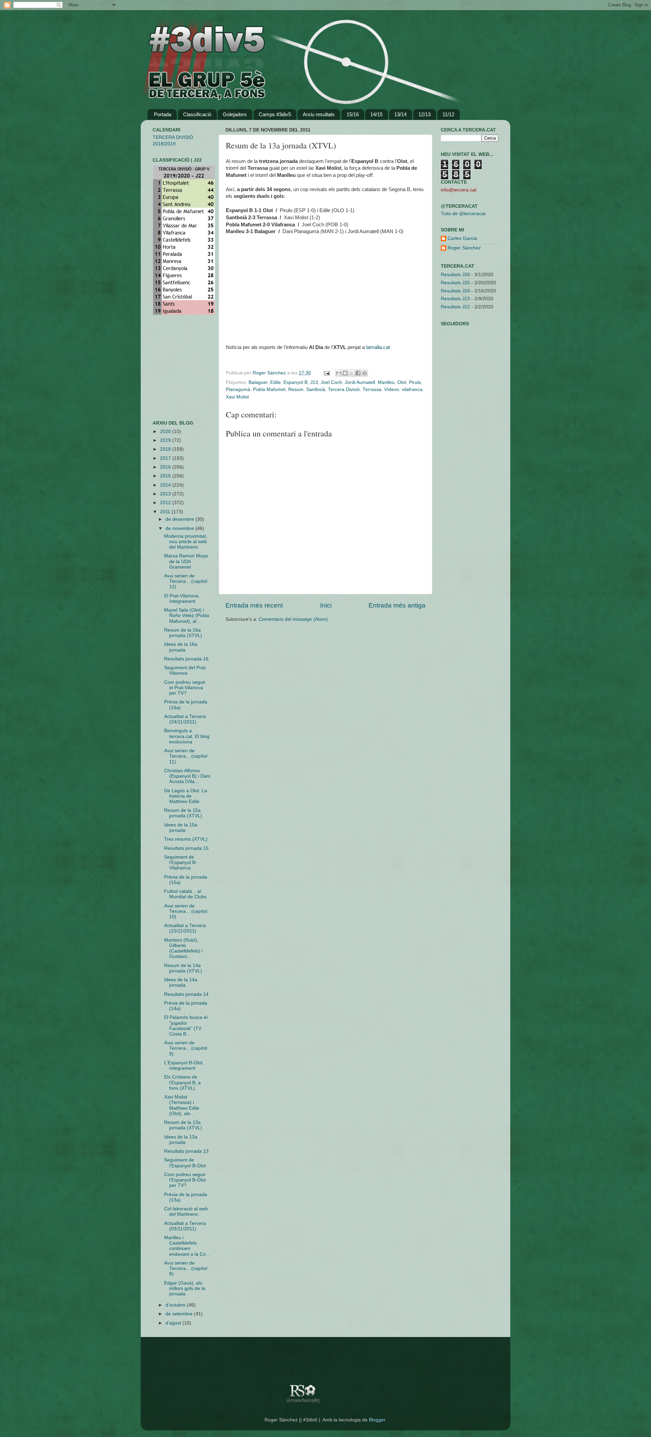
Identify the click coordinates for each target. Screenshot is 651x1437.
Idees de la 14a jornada (180, 982)
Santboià (315, 389)
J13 (314, 382)
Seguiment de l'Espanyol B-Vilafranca (180, 862)
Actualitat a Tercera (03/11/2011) (185, 1226)
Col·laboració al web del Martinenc (186, 1211)
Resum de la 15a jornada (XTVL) (183, 813)
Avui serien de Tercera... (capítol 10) (185, 911)
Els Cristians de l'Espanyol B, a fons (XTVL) (182, 1082)
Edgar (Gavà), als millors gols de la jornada (184, 1288)
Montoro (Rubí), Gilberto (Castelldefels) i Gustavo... (183, 948)
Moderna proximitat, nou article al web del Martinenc (185, 542)
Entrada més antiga (397, 605)
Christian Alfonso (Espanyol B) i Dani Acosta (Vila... (187, 776)
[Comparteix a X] (351, 373)
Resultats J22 (455, 306)
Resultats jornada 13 (186, 1151)
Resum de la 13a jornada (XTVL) (183, 1125)
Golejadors (235, 114)
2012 (166, 502)
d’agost (173, 1323)
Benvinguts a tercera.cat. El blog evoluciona (187, 736)
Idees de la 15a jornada (180, 827)
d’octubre (176, 1305)
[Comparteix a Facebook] (358, 373)
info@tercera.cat (458, 189)
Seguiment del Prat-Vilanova (185, 670)
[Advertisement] (173, 367)
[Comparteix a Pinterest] (364, 373)
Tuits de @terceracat (463, 213)
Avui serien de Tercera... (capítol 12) (185, 581)
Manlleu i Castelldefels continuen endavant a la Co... (187, 1246)
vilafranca (412, 389)
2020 (166, 431)
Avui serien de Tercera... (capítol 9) (185, 1048)
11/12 (448, 114)
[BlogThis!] (345, 373)
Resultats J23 (455, 298)
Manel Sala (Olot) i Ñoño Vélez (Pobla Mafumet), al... (186, 615)
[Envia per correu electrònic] (338, 373)
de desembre (180, 519)
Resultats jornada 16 (186, 658)
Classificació (197, 114)
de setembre (179, 1313)
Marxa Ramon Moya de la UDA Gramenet (186, 561)
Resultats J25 (455, 282)
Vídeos (391, 389)
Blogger (377, 1419)
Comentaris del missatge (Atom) (293, 619)
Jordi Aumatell (360, 382)
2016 (166, 467)
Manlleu (386, 382)
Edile (275, 382)
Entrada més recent (254, 605)
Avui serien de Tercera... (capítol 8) (185, 1268)
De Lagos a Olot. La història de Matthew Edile (185, 796)
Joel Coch (331, 382)
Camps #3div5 (275, 114)
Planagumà (238, 389)
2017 (166, 458)
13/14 (400, 114)
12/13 (424, 114)
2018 (166, 449)
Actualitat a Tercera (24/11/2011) (185, 719)
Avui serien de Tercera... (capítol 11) (185, 756)
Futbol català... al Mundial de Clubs (185, 894)
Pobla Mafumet (269, 389)
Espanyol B (295, 382)
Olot (401, 382)
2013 (166, 493)
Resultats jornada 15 (186, 848)
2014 (166, 485)
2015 (166, 475)
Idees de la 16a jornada (180, 647)
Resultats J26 (455, 274)
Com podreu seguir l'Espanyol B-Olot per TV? (185, 1180)
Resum (295, 389)
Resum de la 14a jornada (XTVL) (183, 968)
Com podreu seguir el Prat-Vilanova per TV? (184, 688)
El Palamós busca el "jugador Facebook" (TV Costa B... (186, 1025)
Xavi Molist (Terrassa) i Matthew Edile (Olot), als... (181, 1105)
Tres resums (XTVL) (186, 839)
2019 (166, 440)
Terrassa (371, 389)
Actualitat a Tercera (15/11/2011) (185, 928)
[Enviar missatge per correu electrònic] (326, 372)
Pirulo (415, 382)
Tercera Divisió (344, 389)
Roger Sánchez (270, 372)
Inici (326, 605)
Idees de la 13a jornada (180, 1139)
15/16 (353, 114)
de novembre (180, 528)
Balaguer (258, 382)
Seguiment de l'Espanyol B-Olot (185, 1162)
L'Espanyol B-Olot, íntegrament (184, 1065)
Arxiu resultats (319, 114)
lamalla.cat (378, 347)
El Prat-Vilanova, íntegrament (182, 598)
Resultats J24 (455, 290)
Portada (162, 114)
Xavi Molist (237, 396)
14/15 (376, 114)
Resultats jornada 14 (186, 994)
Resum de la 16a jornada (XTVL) (183, 633)
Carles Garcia (462, 238)
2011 (166, 511)
